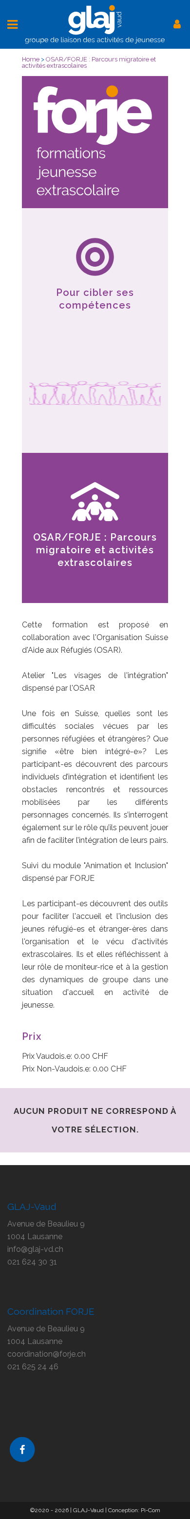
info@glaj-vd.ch (35, 1249)
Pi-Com (150, 1510)
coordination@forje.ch (46, 1354)
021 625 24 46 (32, 1366)
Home (30, 59)
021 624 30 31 (32, 1261)
